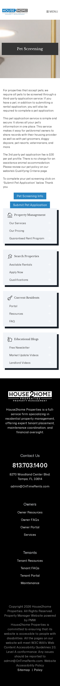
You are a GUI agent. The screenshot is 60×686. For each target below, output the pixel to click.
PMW (32, 620)
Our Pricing (16, 231)
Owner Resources (30, 512)
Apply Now (16, 272)
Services (30, 535)
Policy (38, 670)
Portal (13, 306)
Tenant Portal (30, 575)
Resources (16, 314)
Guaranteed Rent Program (26, 238)
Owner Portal (30, 527)
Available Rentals (20, 264)
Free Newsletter (19, 347)
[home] (15, 11)
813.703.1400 (30, 465)
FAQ (12, 321)
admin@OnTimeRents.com (30, 486)
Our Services (17, 223)
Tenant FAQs (30, 568)
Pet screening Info (30, 196)
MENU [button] (53, 11)
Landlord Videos (20, 363)
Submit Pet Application (30, 205)
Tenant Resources (30, 561)
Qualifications (18, 280)
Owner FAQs (30, 520)
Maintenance (30, 583)
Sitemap (23, 670)
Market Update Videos (24, 355)
